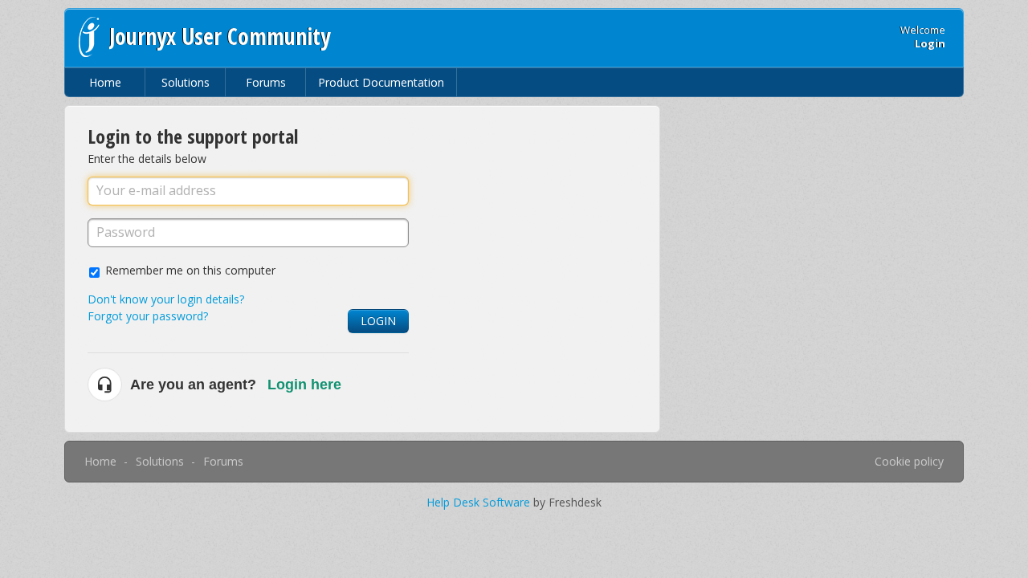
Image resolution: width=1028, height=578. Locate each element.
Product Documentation (381, 82)
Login (378, 320)
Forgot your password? (148, 316)
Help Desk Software (479, 502)
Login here (304, 385)
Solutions (185, 82)
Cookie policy (909, 461)
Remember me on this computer (190, 270)
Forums (266, 82)
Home (105, 82)
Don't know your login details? (166, 299)
